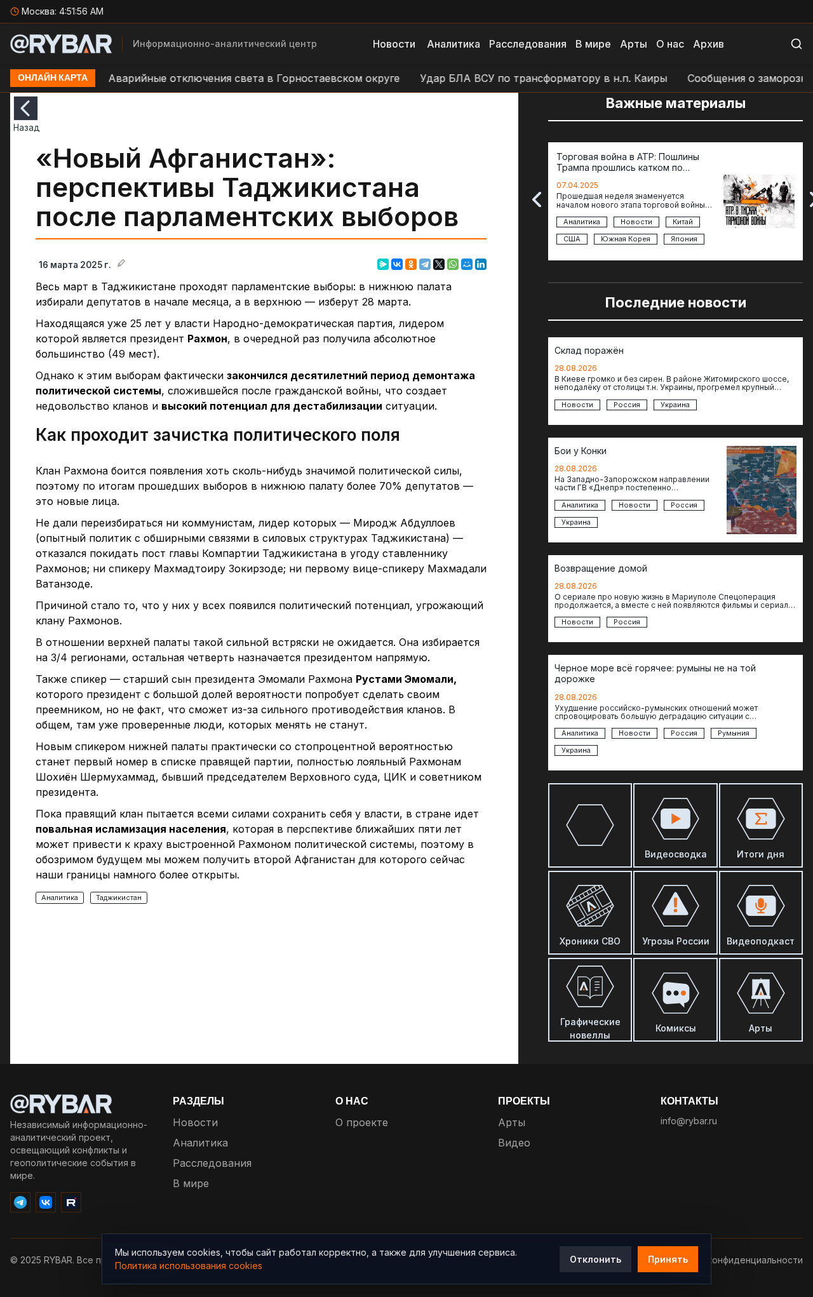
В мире (593, 43)
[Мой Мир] (467, 264)
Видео (514, 1142)
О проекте (361, 1122)
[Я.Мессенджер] (383, 264)
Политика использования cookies (188, 1265)
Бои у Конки (580, 451)
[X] (439, 264)
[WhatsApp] (453, 264)
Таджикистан (119, 897)
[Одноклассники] (411, 264)
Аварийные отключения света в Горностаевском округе (226, 78)
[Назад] (25, 108)
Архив (708, 43)
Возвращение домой (600, 568)
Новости (394, 43)
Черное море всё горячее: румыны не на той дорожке (655, 673)
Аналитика (453, 43)
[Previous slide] (536, 199)
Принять (668, 1259)
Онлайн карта (53, 78)
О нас (670, 43)
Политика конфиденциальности (733, 1259)
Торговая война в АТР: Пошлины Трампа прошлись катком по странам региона (627, 162)
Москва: (63, 11)
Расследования (528, 43)
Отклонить (595, 1259)
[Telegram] (425, 264)
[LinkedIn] (481, 264)
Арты (633, 43)
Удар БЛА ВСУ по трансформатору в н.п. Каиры (515, 78)
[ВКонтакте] (397, 264)
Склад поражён (589, 351)
